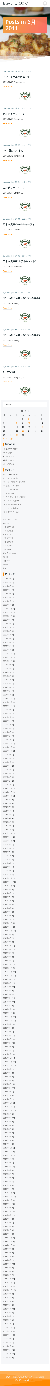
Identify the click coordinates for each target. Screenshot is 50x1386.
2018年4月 (7, 953)
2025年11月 (7, 612)
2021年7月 (7, 807)
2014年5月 (7, 1129)
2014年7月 (7, 1121)
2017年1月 (7, 1009)
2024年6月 (7, 676)
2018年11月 (7, 927)
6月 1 (17, 366)
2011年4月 (7, 1267)
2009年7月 (7, 1346)
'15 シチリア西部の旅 (11, 500)
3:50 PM (26, 366)
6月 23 (17, 108)
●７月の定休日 (8, 456)
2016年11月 (7, 1017)
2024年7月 (7, 672)
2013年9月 (7, 1159)
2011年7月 (7, 1256)
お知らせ (6, 523)
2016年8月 (7, 1028)
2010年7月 (7, 1301)
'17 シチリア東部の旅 (11, 508)
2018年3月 (7, 957)
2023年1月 (7, 739)
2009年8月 (7, 1342)
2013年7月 (7, 1166)
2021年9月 (7, 799)
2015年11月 (7, 1062)
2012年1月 (7, 1234)
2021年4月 (7, 818)
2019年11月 (7, 882)
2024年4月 (7, 683)
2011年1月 (7, 1279)
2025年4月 (7, 638)
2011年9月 (7, 1249)
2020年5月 (7, 859)
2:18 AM (27, 182)
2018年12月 (7, 923)
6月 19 (17, 145)
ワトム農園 (7, 549)
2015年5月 (7, 1084)
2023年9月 (7, 710)
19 (42, 427)
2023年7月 (7, 717)
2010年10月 (7, 1290)
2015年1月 (7, 1099)
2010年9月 (7, 1294)
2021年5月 (7, 814)
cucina (7, 71)
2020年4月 (7, 863)
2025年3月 (7, 642)
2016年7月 (7, 1032)
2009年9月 (7, 1339)
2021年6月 (7, 811)
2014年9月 (7, 1114)
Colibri (32, 1380)
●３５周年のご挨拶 (10, 449)
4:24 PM (27, 256)
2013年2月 (7, 1185)
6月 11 (17, 219)
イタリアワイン (9, 527)
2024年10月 (7, 661)
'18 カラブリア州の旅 (11, 512)
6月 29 (17, 71)
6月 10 (17, 256)
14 (10, 427)
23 (23, 431)
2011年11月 (7, 1241)
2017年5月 (7, 994)
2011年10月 (7, 1245)
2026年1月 (7, 605)
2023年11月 (7, 702)
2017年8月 (7, 983)
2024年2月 (7, 691)
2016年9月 (7, 1024)
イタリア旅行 (8, 534)
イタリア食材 (8, 545)
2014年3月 (7, 1136)
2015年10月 (7, 1065)
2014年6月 (7, 1125)
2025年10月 (7, 616)
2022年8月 (7, 758)
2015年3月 (7, 1091)
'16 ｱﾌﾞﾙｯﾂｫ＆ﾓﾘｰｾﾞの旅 (12, 504)
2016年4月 (7, 1043)
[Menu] (45, 3)
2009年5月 (7, 1353)
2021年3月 (7, 822)
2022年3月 (7, 777)
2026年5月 (7, 590)
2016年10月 (7, 1020)
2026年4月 (7, 593)
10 (29, 423)
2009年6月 (7, 1350)
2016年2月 (7, 1050)
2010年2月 (7, 1320)
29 (17, 435)
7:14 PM (27, 108)
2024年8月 (7, 668)
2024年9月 (7, 665)
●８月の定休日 (8, 453)
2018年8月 (7, 938)
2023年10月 (7, 706)
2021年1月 (7, 829)
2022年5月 (7, 769)
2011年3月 (7, 1271)
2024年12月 (7, 653)
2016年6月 (7, 1035)
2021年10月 (7, 796)
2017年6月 (7, 990)
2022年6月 (7, 766)
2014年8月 (7, 1118)
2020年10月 (7, 841)
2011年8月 (7, 1252)
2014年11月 (7, 1106)
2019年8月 (7, 893)
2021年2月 (7, 826)
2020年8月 (7, 848)
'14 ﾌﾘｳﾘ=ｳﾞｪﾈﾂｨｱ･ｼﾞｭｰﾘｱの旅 (14, 497)
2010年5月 (7, 1309)
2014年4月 (7, 1133)
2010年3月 (7, 1316)
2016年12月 (7, 1013)
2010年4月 (7, 1312)
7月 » (11, 438)
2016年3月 (7, 1046)
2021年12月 (7, 788)
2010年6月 (7, 1305)
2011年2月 (7, 1275)
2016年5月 (7, 1039)
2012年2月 (7, 1230)
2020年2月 (7, 871)
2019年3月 (7, 912)
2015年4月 (7, 1088)
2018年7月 (7, 942)
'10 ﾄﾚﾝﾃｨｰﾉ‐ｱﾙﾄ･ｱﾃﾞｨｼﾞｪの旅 (14, 482)
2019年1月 (7, 919)
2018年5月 (7, 949)
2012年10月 (7, 1200)
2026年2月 (7, 601)
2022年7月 (7, 762)
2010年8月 (7, 1297)
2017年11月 (7, 972)
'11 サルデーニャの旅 (11, 486)
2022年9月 (7, 754)
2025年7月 (7, 627)
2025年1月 (7, 650)
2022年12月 (7, 743)
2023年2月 (7, 736)
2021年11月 (7, 792)
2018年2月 (7, 960)
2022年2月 (7, 781)
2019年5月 (7, 904)
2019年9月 (7, 889)
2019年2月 (7, 916)
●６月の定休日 (8, 464)
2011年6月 (7, 1260)
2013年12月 (7, 1148)
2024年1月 (7, 695)
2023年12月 (7, 698)
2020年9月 (7, 844)
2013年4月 (7, 1178)
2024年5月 (7, 680)
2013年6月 (7, 1170)
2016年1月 (7, 1054)
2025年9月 (7, 620)
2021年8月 (7, 803)
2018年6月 (7, 945)
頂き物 (5, 564)
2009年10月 (7, 1335)
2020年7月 (7, 852)
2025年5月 (7, 635)
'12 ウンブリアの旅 (10, 489)
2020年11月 (7, 837)
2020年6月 (7, 856)
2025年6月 (7, 631)
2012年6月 (7, 1215)
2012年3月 (7, 1226)
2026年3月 (7, 597)
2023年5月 (7, 725)
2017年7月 (7, 987)
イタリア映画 (8, 538)
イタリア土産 (8, 531)
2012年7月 (7, 1211)
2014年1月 (7, 1144)
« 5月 (5, 438)
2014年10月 (7, 1110)
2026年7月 (7, 582)
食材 (4, 568)
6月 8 (17, 292)
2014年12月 (7, 1103)
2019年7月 (7, 897)
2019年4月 (7, 908)
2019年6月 (7, 900)
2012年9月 (7, 1204)
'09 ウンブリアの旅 (10, 478)
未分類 (5, 557)
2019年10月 (7, 885)
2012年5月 (7, 1219)
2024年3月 (7, 687)
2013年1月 (7, 1189)
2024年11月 (7, 657)
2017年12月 (7, 968)
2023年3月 (7, 732)
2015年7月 (7, 1076)
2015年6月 (7, 1080)
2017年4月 (7, 998)
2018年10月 (7, 930)
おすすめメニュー (10, 519)
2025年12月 (7, 608)
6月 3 (17, 329)
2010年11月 (7, 1286)
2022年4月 (7, 773)
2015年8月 (7, 1073)
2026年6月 (7, 586)
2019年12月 (7, 878)
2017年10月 (7, 975)
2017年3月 (7, 1002)
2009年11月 (7, 1331)
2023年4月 (7, 728)
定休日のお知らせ (10, 553)
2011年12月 (7, 1237)
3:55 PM (27, 219)
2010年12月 (7, 1282)
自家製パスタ (8, 560)
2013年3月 (7, 1181)
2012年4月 (7, 1223)
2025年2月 (7, 646)
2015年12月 (7, 1058)
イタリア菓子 (8, 542)
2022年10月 (7, 751)
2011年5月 (7, 1264)
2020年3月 (7, 867)
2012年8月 (7, 1207)
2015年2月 (7, 1095)
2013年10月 (7, 1155)
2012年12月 (7, 1192)
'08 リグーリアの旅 (10, 474)
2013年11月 (7, 1151)
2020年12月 (7, 833)
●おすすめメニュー (10, 460)
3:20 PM (27, 71)
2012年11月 (7, 1196)
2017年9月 (7, 979)
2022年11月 (7, 747)
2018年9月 (7, 934)
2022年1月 (7, 784)
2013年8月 (7, 1163)
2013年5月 (7, 1174)
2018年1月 (7, 964)
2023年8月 (7, 713)
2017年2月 (7, 1005)
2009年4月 (7, 1357)
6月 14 (17, 182)
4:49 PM (26, 329)
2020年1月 (7, 874)
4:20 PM (27, 145)
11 (35, 423)
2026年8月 (7, 578)
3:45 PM (26, 292)
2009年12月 (7, 1327)
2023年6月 (7, 721)
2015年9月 (7, 1069)
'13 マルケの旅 (8, 493)
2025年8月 (7, 623)
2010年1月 (7, 1324)
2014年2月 (7, 1140)
